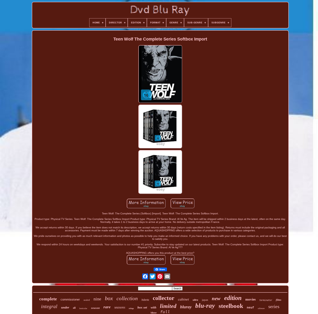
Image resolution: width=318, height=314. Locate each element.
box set (142, 307)
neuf (250, 307)
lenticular (83, 308)
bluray (186, 307)
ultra (195, 299)
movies (250, 299)
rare (107, 307)
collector (163, 298)
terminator (265, 300)
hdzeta (145, 299)
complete (48, 298)
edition (233, 297)
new (216, 298)
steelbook (231, 306)
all (74, 307)
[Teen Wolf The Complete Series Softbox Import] (160, 74)
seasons (119, 307)
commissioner (70, 299)
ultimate (261, 308)
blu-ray (205, 305)
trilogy (131, 308)
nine (97, 299)
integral (49, 306)
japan (205, 299)
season (95, 308)
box (109, 298)
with (153, 307)
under (65, 307)
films (278, 300)
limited (168, 306)
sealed (87, 300)
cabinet (183, 299)
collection (127, 298)
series (273, 306)
